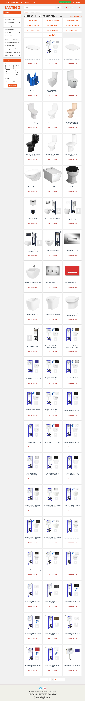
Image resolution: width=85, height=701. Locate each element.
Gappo (8, 73)
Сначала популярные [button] (75, 16)
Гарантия (26, 2)
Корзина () (77, 2)
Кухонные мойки (9, 22)
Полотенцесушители (10, 26)
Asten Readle (8, 68)
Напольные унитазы (72, 20)
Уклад (16, 74)
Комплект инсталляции (52, 20)
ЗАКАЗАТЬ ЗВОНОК (65, 2)
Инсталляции (33, 20)
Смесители (8, 16)
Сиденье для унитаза (53, 30)
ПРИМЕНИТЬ (12, 85)
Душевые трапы (9, 45)
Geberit (8, 76)
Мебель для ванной (10, 49)
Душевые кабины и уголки (12, 42)
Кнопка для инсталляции (72, 25)
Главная (7, 2)
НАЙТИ (58, 7)
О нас (33, 2)
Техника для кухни (10, 55)
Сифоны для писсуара (72, 30)
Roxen (16, 68)
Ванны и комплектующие (12, 52)
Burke (7, 71)
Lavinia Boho (18, 66)
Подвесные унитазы (33, 25)
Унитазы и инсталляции (11, 39)
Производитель (10, 64)
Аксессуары (8, 32)
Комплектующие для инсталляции (52, 34)
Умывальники (8, 35)
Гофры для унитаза (33, 35)
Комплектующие (9, 29)
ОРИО (16, 72)
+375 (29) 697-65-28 (74, 7)
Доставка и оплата (16, 2)
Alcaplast (8, 66)
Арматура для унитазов (33, 30)
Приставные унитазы (52, 25)
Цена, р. (7, 78)
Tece (16, 70)
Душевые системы (10, 19)
